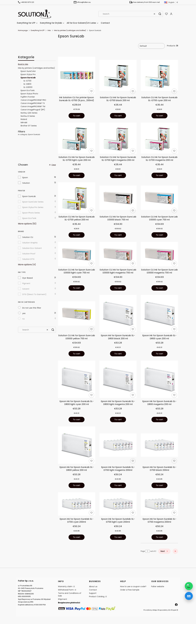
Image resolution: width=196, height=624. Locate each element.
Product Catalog (97, 596)
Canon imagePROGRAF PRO (33, 100)
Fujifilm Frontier (28, 96)
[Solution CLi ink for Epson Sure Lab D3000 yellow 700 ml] (76, 314)
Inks (49, 30)
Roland (24, 119)
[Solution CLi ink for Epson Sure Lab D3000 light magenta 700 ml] (118, 254)
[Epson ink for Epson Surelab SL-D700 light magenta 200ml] (118, 445)
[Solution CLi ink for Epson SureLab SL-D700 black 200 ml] (118, 76)
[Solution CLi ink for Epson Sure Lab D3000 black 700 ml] (118, 198)
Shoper (173, 610)
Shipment (62, 599)
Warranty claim (65, 586)
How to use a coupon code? (133, 586)
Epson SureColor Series (32, 201)
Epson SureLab (29, 196)
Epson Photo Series (31, 212)
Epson (25, 177)
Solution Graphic (30, 242)
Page (143, 551)
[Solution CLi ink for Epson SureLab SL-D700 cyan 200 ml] (159, 76)
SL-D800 (27, 84)
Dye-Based (27, 278)
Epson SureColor (28, 71)
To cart (76, 115)
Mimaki (24, 122)
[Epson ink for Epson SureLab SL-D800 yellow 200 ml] (76, 445)
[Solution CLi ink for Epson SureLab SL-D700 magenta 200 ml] (159, 139)
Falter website (157, 586)
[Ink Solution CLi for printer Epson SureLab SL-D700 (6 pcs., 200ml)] (76, 76)
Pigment (26, 283)
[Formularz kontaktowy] (189, 596)
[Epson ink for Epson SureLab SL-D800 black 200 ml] (118, 314)
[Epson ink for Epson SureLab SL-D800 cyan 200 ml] (159, 314)
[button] (159, 14)
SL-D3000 (27, 87)
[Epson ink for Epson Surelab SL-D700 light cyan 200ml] (118, 504)
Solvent (25, 289)
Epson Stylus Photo (29, 93)
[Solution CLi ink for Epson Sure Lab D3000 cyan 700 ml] (159, 198)
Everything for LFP (37, 30)
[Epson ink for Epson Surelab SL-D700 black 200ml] (159, 445)
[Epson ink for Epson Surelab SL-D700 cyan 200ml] (76, 504)
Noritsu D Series (28, 116)
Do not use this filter (31, 308)
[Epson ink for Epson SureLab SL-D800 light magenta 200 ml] (118, 380)
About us (93, 586)
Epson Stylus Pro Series (32, 207)
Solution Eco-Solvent (32, 248)
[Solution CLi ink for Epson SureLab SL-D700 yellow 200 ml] (76, 198)
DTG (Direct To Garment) (34, 294)
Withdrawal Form (66, 589)
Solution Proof (28, 253)
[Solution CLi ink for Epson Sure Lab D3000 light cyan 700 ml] (76, 254)
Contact (93, 589)
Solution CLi (27, 237)
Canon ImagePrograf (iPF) (33, 109)
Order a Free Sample (129, 589)
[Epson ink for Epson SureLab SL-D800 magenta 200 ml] (159, 380)
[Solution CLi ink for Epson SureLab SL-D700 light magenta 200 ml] (118, 139)
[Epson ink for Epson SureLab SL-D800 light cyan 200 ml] (76, 380)
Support (92, 593)
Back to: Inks (23, 64)
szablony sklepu (151, 610)
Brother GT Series (29, 125)
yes (23, 313)
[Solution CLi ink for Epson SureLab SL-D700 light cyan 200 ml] (76, 139)
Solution (26, 183)
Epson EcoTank (28, 90)
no (23, 318)
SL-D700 (27, 80)
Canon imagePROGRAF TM (33, 106)
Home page (23, 30)
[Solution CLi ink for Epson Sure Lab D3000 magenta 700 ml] (159, 254)
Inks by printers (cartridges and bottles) (70, 30)
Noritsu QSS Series (29, 113)
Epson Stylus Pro (28, 74)
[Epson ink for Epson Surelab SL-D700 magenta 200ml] (159, 504)
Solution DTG (28, 259)
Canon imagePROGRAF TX (33, 103)
